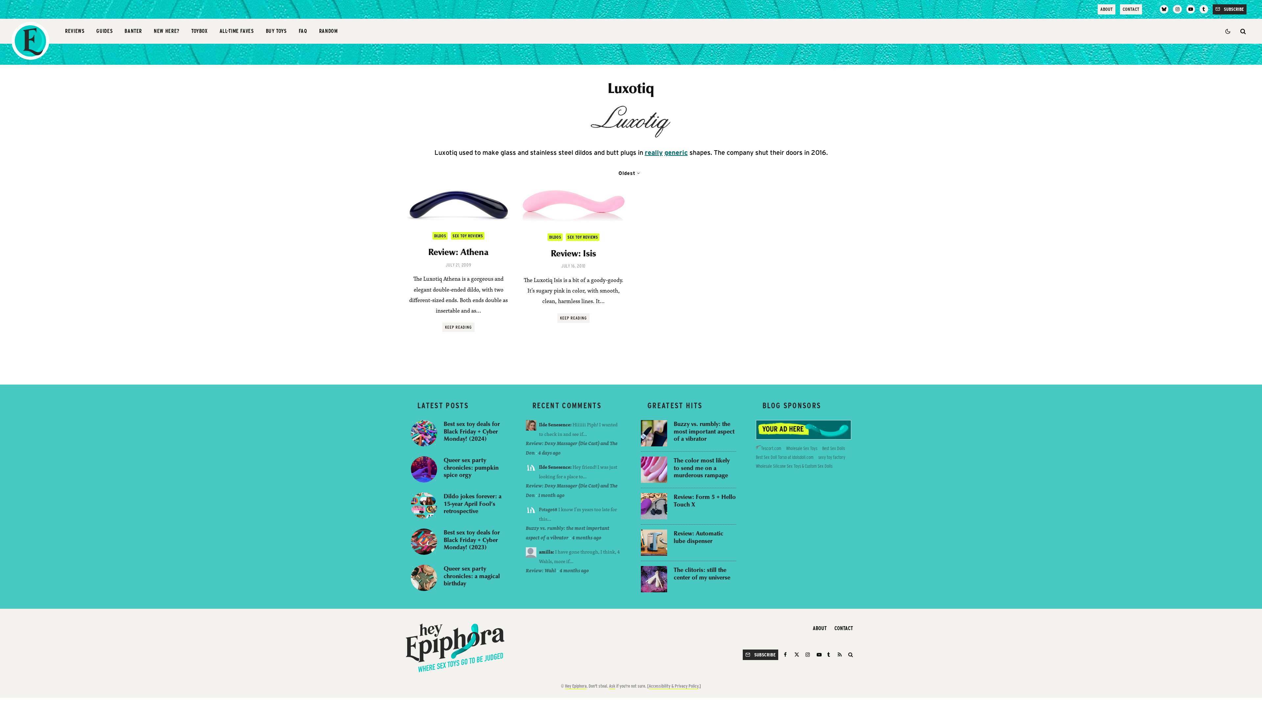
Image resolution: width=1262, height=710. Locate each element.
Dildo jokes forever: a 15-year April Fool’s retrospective (473, 503)
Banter (133, 31)
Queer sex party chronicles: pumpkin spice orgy (471, 467)
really (654, 152)
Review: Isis (573, 253)
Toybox (199, 31)
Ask (612, 686)
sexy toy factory (831, 457)
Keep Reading (458, 327)
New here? (166, 31)
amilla (546, 552)
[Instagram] (1177, 9)
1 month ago (551, 495)
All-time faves (237, 31)
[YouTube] (1190, 9)
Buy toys (276, 31)
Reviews (74, 31)
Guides (104, 31)
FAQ (303, 31)
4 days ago (549, 453)
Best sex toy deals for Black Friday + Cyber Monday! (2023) (472, 540)
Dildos (440, 235)
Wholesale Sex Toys (801, 448)
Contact (1131, 9)
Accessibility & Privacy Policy (673, 686)
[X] (797, 654)
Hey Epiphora (576, 686)
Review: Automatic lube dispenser (698, 537)
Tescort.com (771, 448)
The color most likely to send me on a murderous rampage (702, 468)
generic (676, 152)
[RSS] (839, 654)
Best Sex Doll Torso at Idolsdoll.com (784, 457)
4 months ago (586, 537)
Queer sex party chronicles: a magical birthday (472, 576)
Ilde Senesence (554, 424)
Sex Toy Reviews (468, 235)
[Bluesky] (1164, 9)
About (1106, 9)
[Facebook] (786, 654)
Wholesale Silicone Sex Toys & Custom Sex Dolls (794, 466)
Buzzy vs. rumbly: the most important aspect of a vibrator (704, 431)
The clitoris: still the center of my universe (702, 573)
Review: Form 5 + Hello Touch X (705, 500)
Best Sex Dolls (833, 448)
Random (328, 31)
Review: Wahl (541, 570)
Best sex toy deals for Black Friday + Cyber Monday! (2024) (472, 431)
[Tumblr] (1204, 9)
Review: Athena (458, 251)
